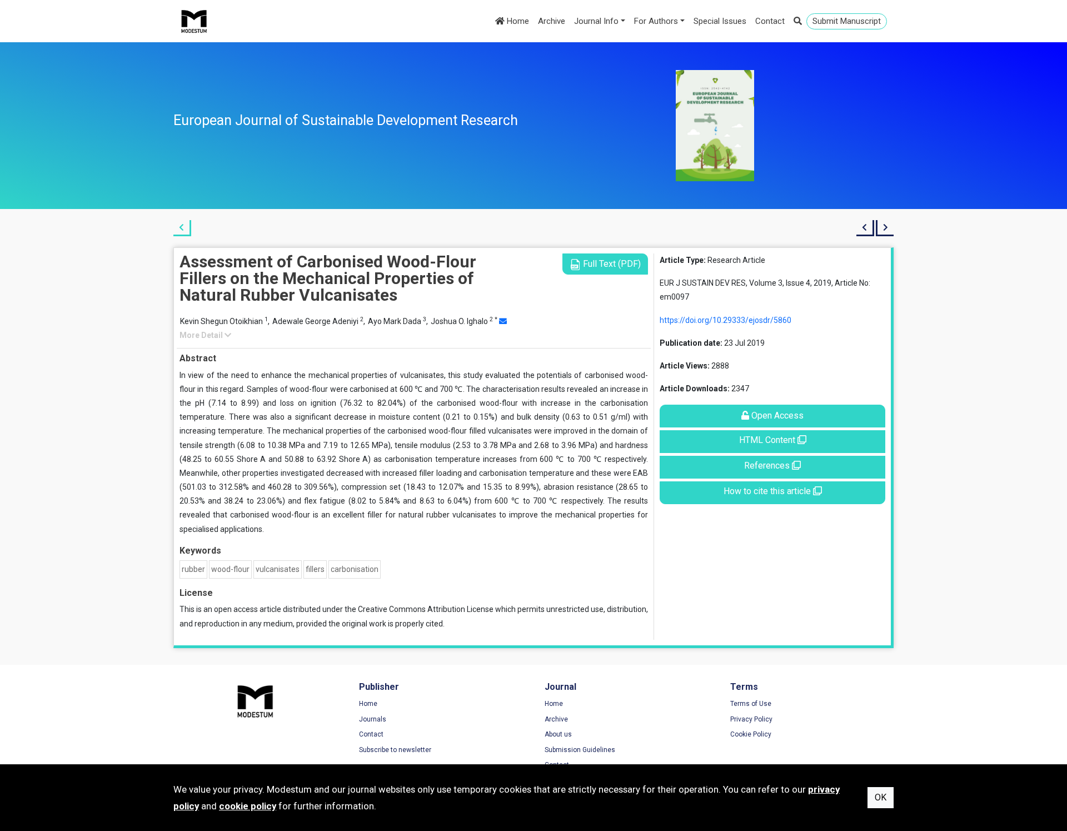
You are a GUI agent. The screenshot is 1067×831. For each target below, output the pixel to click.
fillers (315, 569)
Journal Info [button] (596, 21)
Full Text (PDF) (611, 263)
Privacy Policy (751, 719)
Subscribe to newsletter (395, 750)
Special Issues (720, 21)
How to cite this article (768, 491)
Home (517, 21)
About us (558, 734)
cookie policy (247, 806)
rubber (193, 569)
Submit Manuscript (846, 21)
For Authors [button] (656, 21)
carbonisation (354, 569)
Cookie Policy (750, 734)
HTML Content (768, 440)
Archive (551, 21)
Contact (770, 21)
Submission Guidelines (580, 750)
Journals (372, 719)
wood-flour (230, 569)
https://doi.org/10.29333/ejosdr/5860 (725, 320)
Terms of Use (750, 704)
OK (880, 797)
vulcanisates (278, 569)
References (768, 465)
